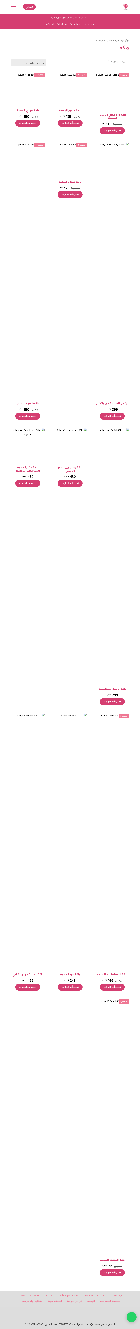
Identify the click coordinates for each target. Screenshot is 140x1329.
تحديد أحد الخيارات (112, 130)
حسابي (29, 6)
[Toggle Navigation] (13, 7)
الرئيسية (125, 40)
